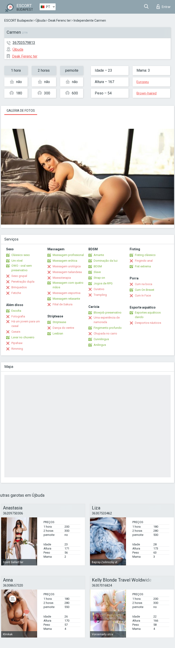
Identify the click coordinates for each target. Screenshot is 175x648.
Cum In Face (143, 295)
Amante (99, 255)
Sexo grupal (19, 276)
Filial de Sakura (62, 304)
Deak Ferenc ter (59, 20)
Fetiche (16, 293)
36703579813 (24, 42)
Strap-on (99, 277)
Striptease (59, 322)
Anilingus (100, 345)
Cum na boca (143, 284)
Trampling (100, 294)
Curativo (99, 289)
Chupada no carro (105, 333)
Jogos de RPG (103, 283)
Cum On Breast (144, 289)
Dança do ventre (63, 327)
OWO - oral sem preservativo (21, 268)
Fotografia (18, 316)
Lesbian (58, 333)
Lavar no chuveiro (22, 337)
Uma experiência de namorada (107, 320)
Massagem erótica (65, 260)
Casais (15, 331)
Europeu (142, 82)
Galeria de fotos (21, 110)
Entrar (166, 7)
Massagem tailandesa (67, 272)
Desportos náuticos (148, 322)
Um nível (17, 260)
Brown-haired (146, 93)
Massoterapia (62, 277)
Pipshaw (17, 343)
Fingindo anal (144, 260)
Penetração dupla (22, 281)
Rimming (17, 348)
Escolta (16, 310)
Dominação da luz (106, 260)
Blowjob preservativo (107, 312)
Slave (97, 272)
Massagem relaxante (66, 298)
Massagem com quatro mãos (68, 285)
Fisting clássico (145, 255)
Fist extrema (143, 266)
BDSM (98, 266)
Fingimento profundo (108, 327)
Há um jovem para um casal (25, 324)
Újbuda (41, 20)
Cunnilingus (101, 339)
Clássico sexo (20, 255)
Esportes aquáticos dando (148, 315)
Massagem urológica (67, 266)
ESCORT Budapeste (18, 20)
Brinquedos (19, 287)
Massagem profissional (68, 255)
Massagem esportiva (66, 293)
